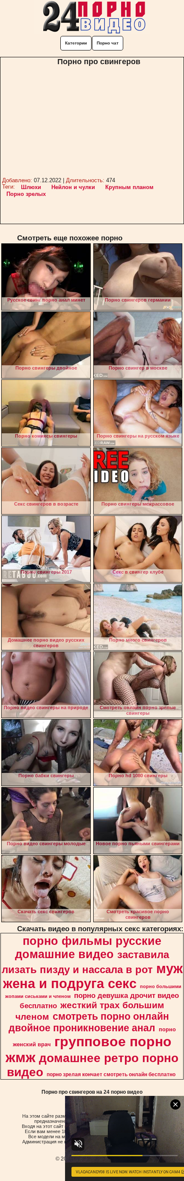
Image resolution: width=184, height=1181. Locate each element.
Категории (76, 43)
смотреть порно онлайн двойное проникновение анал (89, 1022)
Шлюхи (31, 187)
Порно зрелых (26, 194)
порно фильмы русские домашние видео (88, 948)
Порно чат (108, 43)
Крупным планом (129, 187)
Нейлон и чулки (73, 187)
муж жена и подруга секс (93, 976)
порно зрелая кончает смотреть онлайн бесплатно (111, 1074)
